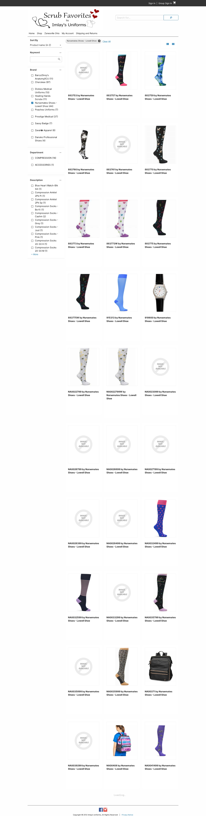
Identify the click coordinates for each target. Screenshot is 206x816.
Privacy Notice (127, 815)
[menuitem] (32, 34)
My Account (68, 33)
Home (32, 33)
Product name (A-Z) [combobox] (40, 45)
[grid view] (173, 44)
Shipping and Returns (86, 33)
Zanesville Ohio (51, 33)
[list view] (167, 44)
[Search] (171, 17)
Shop (39, 33)
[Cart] (174, 3)
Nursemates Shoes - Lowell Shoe (82, 41)
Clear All (107, 41)
